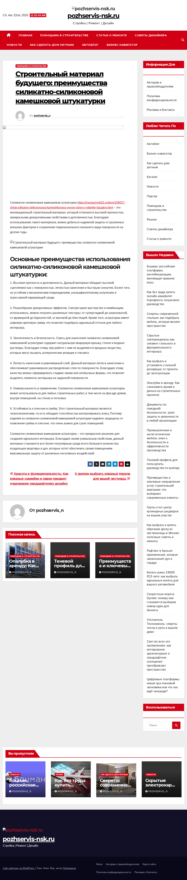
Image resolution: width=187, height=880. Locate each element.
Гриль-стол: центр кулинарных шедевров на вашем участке (162, 511)
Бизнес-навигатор (122, 44)
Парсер (152, 196)
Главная (25, 35)
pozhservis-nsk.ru (93, 16)
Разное (152, 219)
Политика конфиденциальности (113, 872)
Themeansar (69, 868)
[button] (182, 40)
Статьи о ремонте (111, 35)
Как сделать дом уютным (52, 44)
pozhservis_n (42, 115)
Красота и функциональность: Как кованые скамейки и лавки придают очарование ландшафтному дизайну (39, 478)
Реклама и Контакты (161, 109)
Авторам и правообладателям (122, 864)
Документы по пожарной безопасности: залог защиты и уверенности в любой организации (162, 412)
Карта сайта (149, 864)
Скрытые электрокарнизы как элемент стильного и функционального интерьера (161, 343)
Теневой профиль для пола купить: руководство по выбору (163, 464)
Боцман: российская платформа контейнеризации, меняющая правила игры (161, 274)
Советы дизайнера (151, 35)
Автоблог (90, 44)
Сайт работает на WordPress (19, 868)
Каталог (152, 176)
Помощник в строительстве (64, 35)
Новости (14, 44)
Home (99, 864)
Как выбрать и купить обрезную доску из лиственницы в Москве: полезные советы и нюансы (163, 533)
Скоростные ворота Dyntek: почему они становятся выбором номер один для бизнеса (161, 602)
